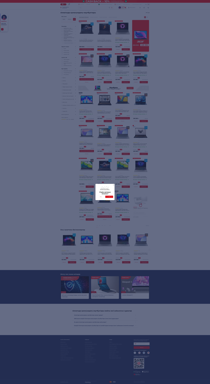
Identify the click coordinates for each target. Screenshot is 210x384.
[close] (113, 185)
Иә (109, 196)
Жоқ (101, 196)
